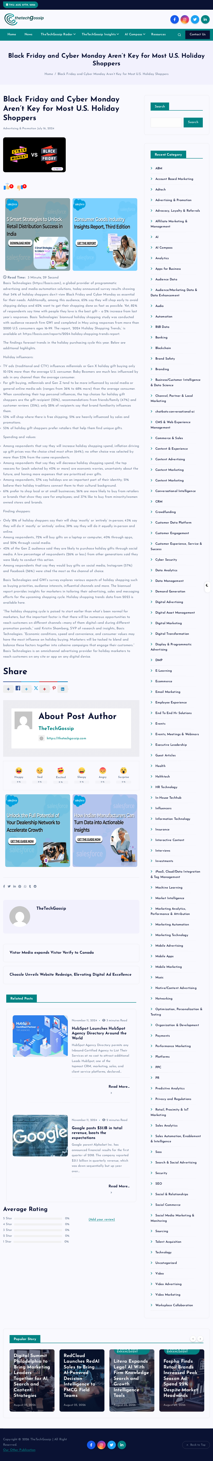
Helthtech (162, 776)
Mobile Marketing (168, 967)
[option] (32, 1380)
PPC (158, 1067)
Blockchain (163, 348)
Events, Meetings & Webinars (177, 734)
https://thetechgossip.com (66, 738)
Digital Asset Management (175, 612)
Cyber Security (166, 559)
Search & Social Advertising (176, 1162)
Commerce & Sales (169, 438)
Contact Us (198, 34)
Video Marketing (167, 1294)
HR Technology (166, 787)
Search (160, 106)
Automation (164, 316)
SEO (158, 1183)
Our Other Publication (19, 1450)
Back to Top (198, 1445)
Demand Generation (170, 591)
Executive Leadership (171, 745)
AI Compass (133, 34)
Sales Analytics (166, 1125)
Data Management (169, 581)
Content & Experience (171, 448)
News (28, 34)
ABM (158, 168)
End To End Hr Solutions (173, 713)
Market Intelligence (170, 898)
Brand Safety (165, 358)
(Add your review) (102, 1219)
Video (159, 1273)
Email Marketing (167, 692)
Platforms (162, 1056)
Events (160, 723)
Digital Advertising (169, 602)
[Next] (200, 1339)
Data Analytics (166, 570)
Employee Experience (171, 702)
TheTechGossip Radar (56, 34)
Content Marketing (169, 470)
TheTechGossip (56, 728)
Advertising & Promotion (19, 128)
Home (11, 34)
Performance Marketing (173, 1046)
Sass (158, 1152)
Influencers (163, 808)
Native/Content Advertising (176, 988)
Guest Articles (165, 755)
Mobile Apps (164, 956)
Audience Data (166, 279)
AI (157, 237)
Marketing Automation (172, 924)
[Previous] (193, 1339)
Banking (161, 337)
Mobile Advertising (169, 945)
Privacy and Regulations (173, 1099)
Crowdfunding (165, 512)
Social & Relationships (171, 1194)
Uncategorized (166, 1263)
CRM (158, 501)
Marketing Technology (171, 935)
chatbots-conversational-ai (174, 411)
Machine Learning (168, 887)
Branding (162, 369)
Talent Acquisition (168, 1242)
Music (159, 977)
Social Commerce (168, 1205)
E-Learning (163, 671)
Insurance (162, 829)
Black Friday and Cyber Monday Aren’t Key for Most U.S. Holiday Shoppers (113, 74)
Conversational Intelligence (175, 491)
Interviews (162, 850)
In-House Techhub (168, 797)
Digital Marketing (168, 623)
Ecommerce (163, 681)
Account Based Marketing (174, 179)
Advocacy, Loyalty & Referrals (177, 210)
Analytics (162, 258)
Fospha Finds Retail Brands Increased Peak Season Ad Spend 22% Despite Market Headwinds (180, 1378)
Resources (158, 34)
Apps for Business (168, 269)
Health (160, 766)
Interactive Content (170, 840)
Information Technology (172, 819)
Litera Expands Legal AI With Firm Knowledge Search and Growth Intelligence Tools (131, 1378)
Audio (159, 306)
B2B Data (162, 327)
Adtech (160, 189)
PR (157, 1078)
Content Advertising (170, 459)
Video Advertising (168, 1284)
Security (161, 1173)
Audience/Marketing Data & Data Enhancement (132, 1349)
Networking (164, 998)
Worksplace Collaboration (174, 1305)
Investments (164, 861)
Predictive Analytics (170, 1088)
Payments (162, 1035)
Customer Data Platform (173, 522)
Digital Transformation (172, 634)
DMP (158, 660)
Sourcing (161, 1231)
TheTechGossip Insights (99, 34)
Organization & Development (177, 1025)
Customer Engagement (172, 533)
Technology (163, 1252)
